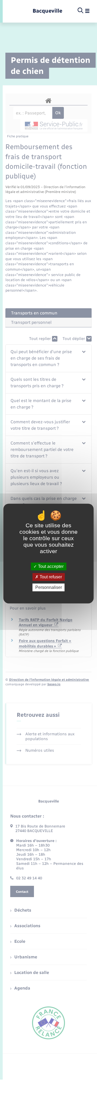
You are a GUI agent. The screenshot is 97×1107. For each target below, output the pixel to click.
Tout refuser (50, 577)
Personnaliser (48, 587)
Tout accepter (50, 566)
